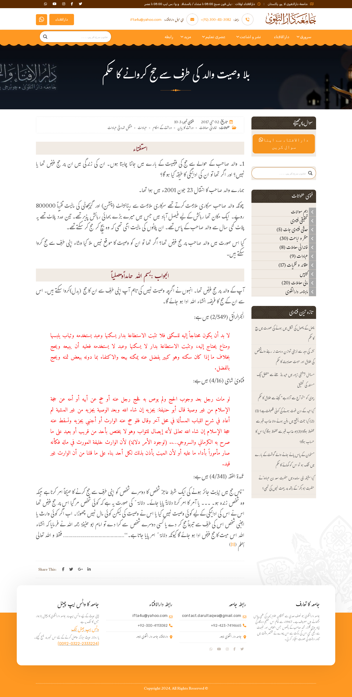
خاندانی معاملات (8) (294, 247)
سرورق (305, 37)
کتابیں (304, 274)
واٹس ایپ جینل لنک (85, 630)
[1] (233, 545)
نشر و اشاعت (250, 37)
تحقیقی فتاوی (299, 221)
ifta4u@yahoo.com (145, 20)
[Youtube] (219, 649)
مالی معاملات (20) (295, 283)
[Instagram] (227, 649)
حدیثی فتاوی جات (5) (293, 229)
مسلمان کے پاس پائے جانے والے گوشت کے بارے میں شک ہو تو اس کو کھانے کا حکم (284, 460)
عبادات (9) (299, 256)
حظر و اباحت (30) (294, 238)
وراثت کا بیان (185, 128)
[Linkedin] (89, 569)
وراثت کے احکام (162, 128)
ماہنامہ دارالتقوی (297, 291)
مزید (187, 37)
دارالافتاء (61, 20)
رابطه (169, 37)
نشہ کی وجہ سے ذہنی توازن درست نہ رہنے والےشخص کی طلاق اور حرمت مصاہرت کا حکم (284, 357)
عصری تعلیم (215, 37)
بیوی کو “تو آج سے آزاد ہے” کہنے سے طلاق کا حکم (286, 398)
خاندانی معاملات (208, 128)
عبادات (142, 128)
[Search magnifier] (45, 36)
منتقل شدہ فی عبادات (120, 128)
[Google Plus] (80, 569)
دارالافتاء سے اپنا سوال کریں (286, 144)
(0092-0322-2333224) (78, 643)
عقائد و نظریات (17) (293, 265)
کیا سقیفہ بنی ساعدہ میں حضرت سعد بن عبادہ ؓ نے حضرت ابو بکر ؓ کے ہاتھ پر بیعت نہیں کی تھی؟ (286, 484)
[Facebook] (63, 569)
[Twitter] (71, 569)
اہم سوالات (300, 212)
